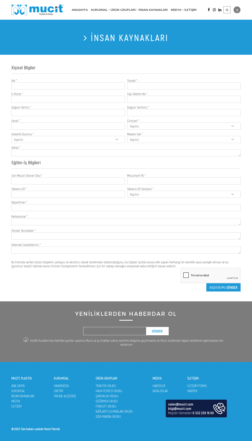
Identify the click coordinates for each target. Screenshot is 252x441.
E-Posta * (17, 94)
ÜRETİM (58, 391)
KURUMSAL (99, 10)
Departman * (19, 202)
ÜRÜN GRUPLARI (123, 10)
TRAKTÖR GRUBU (106, 385)
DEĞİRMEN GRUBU (107, 401)
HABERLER (159, 385)
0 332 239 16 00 (203, 413)
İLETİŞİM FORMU (197, 385)
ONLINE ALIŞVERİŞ (65, 396)
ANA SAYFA (18, 385)
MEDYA (176, 10)
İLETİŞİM (190, 10)
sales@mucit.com (180, 404)
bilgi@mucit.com (179, 408)
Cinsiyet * (133, 121)
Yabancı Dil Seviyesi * (140, 189)
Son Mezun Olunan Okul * (26, 175)
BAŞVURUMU (223, 287)
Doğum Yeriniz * (21, 107)
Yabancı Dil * (19, 189)
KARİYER (192, 391)
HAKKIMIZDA (61, 385)
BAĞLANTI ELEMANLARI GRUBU (114, 411)
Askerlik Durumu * (22, 134)
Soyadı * (132, 80)
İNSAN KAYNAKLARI (153, 10)
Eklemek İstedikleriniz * (26, 245)
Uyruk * (15, 121)
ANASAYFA (80, 10)
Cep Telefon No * (137, 94)
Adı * (14, 80)
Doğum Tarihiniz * (138, 107)
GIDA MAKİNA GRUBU (108, 416)
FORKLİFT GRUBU (106, 406)
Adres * (15, 147)
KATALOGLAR (160, 391)
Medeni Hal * (135, 134)
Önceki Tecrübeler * (23, 230)
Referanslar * (19, 216)
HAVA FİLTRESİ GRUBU (109, 391)
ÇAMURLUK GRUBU (107, 396)
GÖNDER (157, 331)
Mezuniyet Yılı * (136, 175)
